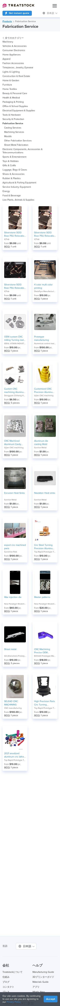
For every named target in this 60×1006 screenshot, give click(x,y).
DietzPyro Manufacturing (45, 291)
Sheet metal (10, 649)
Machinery (7, 41)
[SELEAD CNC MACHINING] (15, 686)
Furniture (7, 84)
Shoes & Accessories (13, 174)
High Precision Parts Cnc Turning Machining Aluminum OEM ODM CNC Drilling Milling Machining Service (45, 703)
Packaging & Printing (13, 102)
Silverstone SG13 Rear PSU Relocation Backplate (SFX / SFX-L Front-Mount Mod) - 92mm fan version (45, 234)
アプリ (36, 986)
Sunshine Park (10, 552)
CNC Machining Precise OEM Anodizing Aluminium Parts (45, 651)
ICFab (6, 239)
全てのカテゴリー (14, 38)
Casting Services (12, 127)
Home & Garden (10, 80)
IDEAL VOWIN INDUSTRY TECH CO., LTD (15, 343)
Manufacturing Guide (43, 972)
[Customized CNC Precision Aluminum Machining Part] (45, 374)
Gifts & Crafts (9, 165)
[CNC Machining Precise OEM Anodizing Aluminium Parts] (45, 634)
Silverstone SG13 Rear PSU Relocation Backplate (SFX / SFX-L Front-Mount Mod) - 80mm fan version (15, 234)
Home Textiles (9, 89)
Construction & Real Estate (16, 76)
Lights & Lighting (11, 71)
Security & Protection (13, 119)
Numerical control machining (45, 343)
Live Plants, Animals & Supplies (18, 199)
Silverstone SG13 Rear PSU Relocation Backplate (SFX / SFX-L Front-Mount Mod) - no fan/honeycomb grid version (15, 286)
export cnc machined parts (15, 547)
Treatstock (18, 6)
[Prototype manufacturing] (45, 322)
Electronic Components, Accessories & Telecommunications (22, 151)
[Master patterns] (45, 582)
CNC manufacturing (13, 708)
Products (7, 21)
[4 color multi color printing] (45, 269)
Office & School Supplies (15, 106)
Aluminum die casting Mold (41, 443)
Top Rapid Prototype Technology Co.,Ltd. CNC (45, 552)
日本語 (51, 13)
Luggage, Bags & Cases (14, 169)
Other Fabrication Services (18, 140)
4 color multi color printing (43, 286)
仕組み (6, 977)
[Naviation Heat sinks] (45, 478)
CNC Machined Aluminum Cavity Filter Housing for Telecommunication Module (14, 443)
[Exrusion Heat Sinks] (15, 478)
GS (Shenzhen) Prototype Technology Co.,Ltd (15, 656)
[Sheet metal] (15, 634)
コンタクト (8, 986)
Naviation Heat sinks (44, 493)
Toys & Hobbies (10, 161)
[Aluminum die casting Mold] (45, 426)
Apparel (6, 59)
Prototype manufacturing (41, 338)
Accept (50, 999)
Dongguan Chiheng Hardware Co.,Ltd (15, 395)
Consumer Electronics (13, 50)
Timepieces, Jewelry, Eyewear (17, 67)
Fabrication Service (25, 21)
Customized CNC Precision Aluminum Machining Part (44, 390)
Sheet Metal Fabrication (16, 145)
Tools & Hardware (11, 114)
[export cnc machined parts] (15, 530)
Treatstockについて (12, 972)
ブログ (6, 982)
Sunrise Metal (40, 447)
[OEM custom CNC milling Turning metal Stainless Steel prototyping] (15, 322)
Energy (6, 191)
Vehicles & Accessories (14, 46)
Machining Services (14, 132)
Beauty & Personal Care (14, 93)
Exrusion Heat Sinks (14, 493)
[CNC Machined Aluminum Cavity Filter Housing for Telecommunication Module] (15, 426)
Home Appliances (11, 54)
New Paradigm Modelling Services (15, 604)
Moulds (8, 136)
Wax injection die (13, 597)
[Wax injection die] (15, 582)
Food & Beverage (11, 195)
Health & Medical (11, 97)
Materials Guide (40, 982)
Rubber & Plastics (11, 178)
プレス (6, 991)
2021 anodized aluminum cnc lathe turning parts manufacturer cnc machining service (14, 755)
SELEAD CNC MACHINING (11, 703)
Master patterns (42, 597)
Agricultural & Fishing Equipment (19, 182)
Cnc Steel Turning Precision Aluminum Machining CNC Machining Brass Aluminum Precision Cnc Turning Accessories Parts (44, 547)
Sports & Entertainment (14, 156)
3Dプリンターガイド (43, 977)
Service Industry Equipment (16, 187)
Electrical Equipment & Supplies (18, 110)
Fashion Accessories (13, 63)
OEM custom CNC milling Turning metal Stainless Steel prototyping (14, 338)
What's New (38, 991)
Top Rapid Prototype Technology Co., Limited (45, 708)
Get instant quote (18, 13)
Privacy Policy (14, 1002)
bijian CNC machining (44, 395)
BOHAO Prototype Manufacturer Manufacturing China (45, 656)
